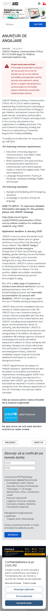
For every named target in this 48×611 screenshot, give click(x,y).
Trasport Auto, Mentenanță (20, 519)
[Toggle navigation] (39, 4)
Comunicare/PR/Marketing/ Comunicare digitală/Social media (20, 478)
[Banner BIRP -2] (24, 12)
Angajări (6, 49)
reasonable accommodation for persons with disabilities (22, 295)
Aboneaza (13, 535)
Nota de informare (13, 583)
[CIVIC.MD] (10, 4)
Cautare (38, 24)
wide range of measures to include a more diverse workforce (21, 285)
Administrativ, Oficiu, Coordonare (23, 492)
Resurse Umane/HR (17, 498)
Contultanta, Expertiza (18, 507)
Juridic (10, 495)
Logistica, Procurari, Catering (21, 501)
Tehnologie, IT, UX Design (19, 489)
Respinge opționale (24, 589)
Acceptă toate (24, 603)
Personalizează (24, 596)
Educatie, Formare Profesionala (22, 486)
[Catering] (24, 551)
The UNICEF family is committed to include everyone (20, 247)
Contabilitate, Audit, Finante (20, 483)
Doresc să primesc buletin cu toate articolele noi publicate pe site (21, 526)
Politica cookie (29, 583)
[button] (44, 4)
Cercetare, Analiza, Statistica (21, 504)
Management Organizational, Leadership (18, 514)
